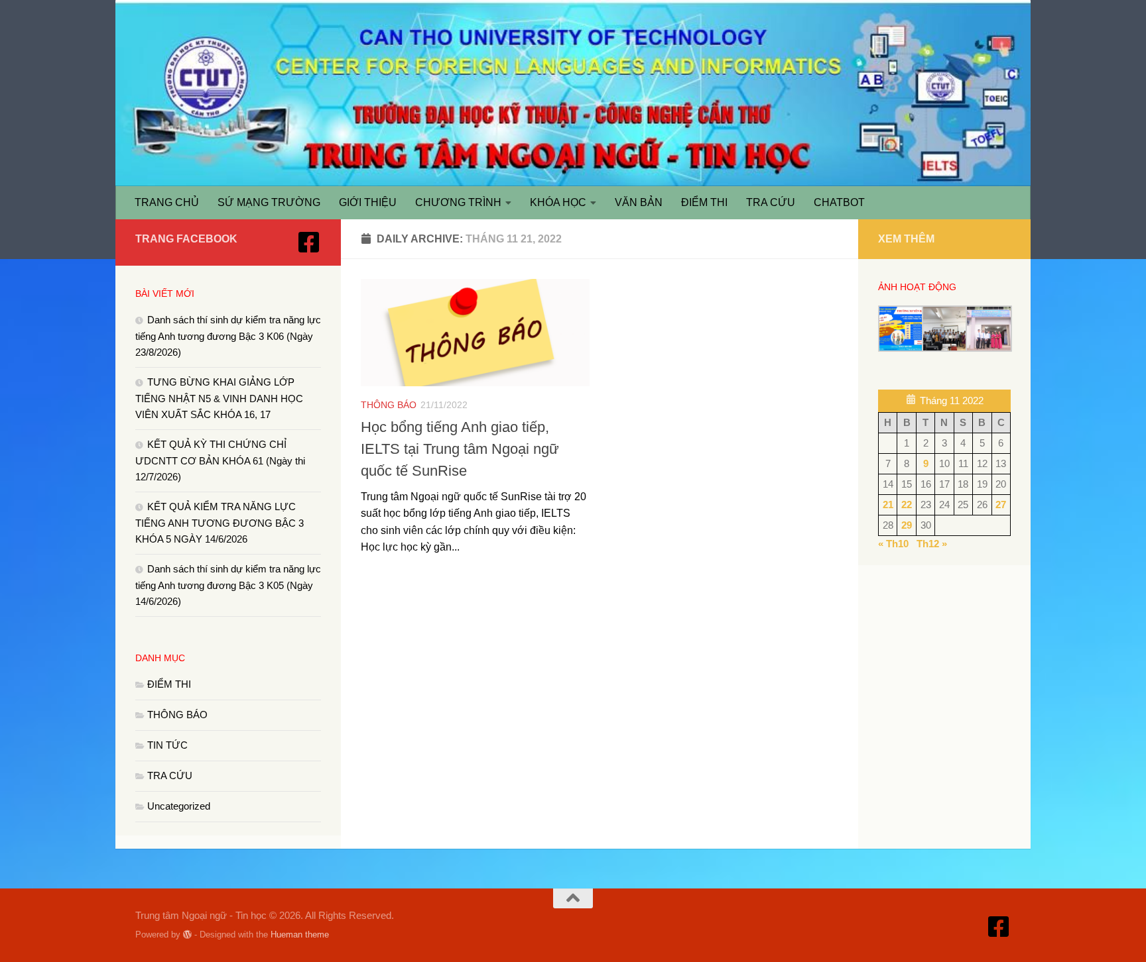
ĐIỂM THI (704, 202)
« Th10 (893, 543)
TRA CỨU (770, 202)
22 (906, 504)
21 (888, 504)
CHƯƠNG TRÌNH (458, 202)
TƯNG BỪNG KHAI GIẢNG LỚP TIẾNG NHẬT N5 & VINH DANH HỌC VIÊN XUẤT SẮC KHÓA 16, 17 (219, 398)
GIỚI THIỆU (368, 202)
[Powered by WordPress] (187, 934)
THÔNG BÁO (388, 405)
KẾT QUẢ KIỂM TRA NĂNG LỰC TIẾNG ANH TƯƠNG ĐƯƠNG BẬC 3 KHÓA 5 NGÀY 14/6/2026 (219, 523)
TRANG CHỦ (167, 202)
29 (906, 525)
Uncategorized (178, 806)
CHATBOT (839, 202)
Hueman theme (300, 934)
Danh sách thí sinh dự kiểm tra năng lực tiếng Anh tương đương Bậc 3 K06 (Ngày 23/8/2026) (228, 336)
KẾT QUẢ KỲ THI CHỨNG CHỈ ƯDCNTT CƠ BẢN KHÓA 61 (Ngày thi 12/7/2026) (220, 460)
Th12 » (932, 543)
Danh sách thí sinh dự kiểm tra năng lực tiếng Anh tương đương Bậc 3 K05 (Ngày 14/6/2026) (228, 585)
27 (1000, 504)
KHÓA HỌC (558, 202)
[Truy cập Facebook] (309, 242)
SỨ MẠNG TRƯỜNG (269, 202)
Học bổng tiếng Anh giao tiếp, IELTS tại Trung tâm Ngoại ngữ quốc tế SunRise (460, 449)
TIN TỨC (167, 745)
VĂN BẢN (639, 202)
